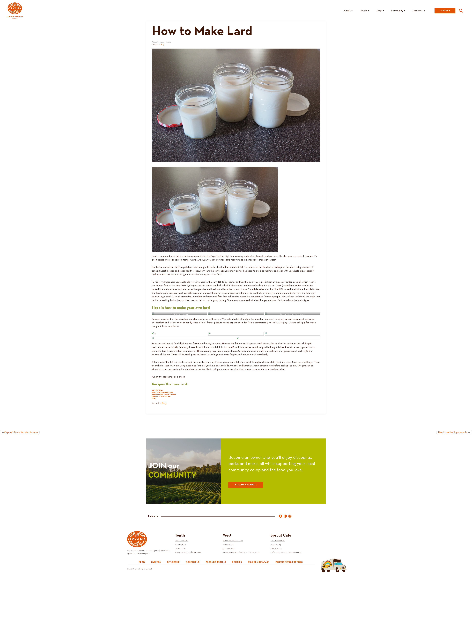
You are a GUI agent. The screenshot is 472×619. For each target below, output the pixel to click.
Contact (445, 11)
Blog (162, 45)
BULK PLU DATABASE (258, 562)
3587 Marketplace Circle (233, 541)
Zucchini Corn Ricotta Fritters (164, 394)
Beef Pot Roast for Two (161, 396)
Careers (156, 562)
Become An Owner (245, 485)
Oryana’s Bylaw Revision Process (21, 432)
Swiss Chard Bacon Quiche (162, 392)
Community (397, 10)
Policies (237, 562)
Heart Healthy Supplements (452, 432)
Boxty (154, 398)
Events (363, 10)
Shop (379, 10)
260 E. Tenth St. (181, 541)
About (347, 10)
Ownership (173, 562)
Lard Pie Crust (157, 390)
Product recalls (216, 562)
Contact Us (192, 562)
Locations (417, 10)
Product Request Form (289, 562)
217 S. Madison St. (278, 541)
